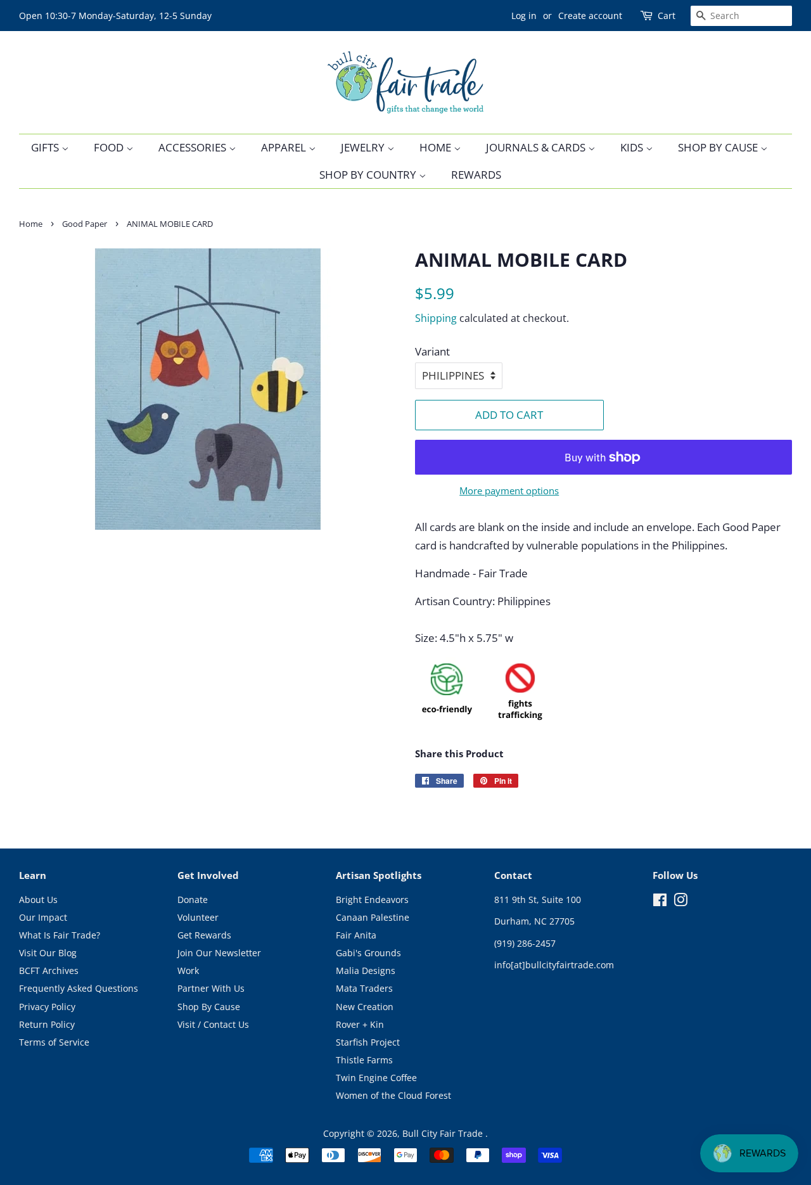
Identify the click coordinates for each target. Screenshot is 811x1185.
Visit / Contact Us (213, 1024)
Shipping (436, 318)
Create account (590, 16)
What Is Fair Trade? (59, 935)
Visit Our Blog (48, 953)
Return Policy (47, 1024)
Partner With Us (211, 988)
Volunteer (198, 917)
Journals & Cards (537, 147)
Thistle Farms (364, 1060)
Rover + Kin (360, 1024)
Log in (524, 16)
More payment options (509, 490)
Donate (192, 900)
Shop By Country (369, 174)
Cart (666, 16)
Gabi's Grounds (368, 953)
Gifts (46, 147)
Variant (432, 351)
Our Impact (43, 917)
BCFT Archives (49, 970)
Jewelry (364, 147)
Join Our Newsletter (219, 953)
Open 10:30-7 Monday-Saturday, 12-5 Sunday (115, 16)
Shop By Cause (719, 147)
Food (110, 147)
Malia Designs (365, 970)
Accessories (193, 147)
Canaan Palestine (372, 917)
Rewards (476, 174)
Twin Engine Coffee (376, 1078)
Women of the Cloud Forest (393, 1095)
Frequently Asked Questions (78, 988)
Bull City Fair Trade (443, 1133)
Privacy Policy (47, 1007)
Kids (633, 147)
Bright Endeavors (372, 900)
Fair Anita (356, 935)
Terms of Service (54, 1042)
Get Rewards (204, 935)
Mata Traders (364, 988)
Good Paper (84, 223)
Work (188, 970)
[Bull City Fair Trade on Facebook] (660, 902)
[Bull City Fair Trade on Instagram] (680, 902)
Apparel (285, 147)
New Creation (364, 1007)
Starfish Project (368, 1042)
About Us (38, 900)
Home (436, 147)
